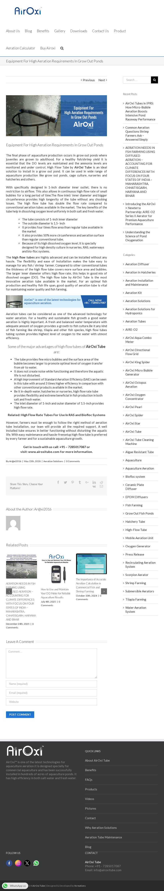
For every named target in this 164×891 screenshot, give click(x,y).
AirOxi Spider (134, 415)
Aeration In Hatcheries (140, 272)
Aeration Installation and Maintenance (139, 282)
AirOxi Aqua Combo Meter (138, 339)
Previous (89, 80)
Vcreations (80, 885)
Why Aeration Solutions (101, 827)
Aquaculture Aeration (139, 468)
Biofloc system (135, 476)
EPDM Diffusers (136, 497)
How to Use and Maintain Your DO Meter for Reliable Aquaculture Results (55, 593)
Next (101, 80)
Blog (88, 847)
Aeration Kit (133, 292)
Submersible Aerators (139, 591)
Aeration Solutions (53, 461)
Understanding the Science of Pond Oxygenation (137, 236)
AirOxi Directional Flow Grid (137, 352)
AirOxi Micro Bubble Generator (139, 372)
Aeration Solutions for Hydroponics (140, 311)
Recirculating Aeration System (140, 564)
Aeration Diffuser (137, 264)
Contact (90, 818)
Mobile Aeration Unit (139, 538)
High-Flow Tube (136, 530)
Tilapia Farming (135, 599)
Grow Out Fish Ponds (139, 513)
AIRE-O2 (131, 329)
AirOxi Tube (133, 431)
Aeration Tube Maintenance (103, 837)
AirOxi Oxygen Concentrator (135, 396)
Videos (89, 799)
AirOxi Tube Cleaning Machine (139, 442)
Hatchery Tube (135, 521)
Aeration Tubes (135, 321)
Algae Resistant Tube (139, 452)
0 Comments (73, 461)
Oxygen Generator (138, 546)
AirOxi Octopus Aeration (135, 384)
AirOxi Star (132, 423)
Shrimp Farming (135, 583)
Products (91, 789)
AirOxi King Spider (137, 362)
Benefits (90, 770)
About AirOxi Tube (97, 760)
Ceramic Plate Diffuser (134, 487)
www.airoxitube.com (43, 452)
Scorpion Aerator (136, 575)
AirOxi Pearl (133, 407)
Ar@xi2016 (15, 461)
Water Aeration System (135, 609)
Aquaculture (133, 460)
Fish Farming (134, 505)
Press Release (134, 554)
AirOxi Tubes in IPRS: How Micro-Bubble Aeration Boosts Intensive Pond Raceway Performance (140, 111)
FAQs (88, 779)
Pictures (90, 808)
